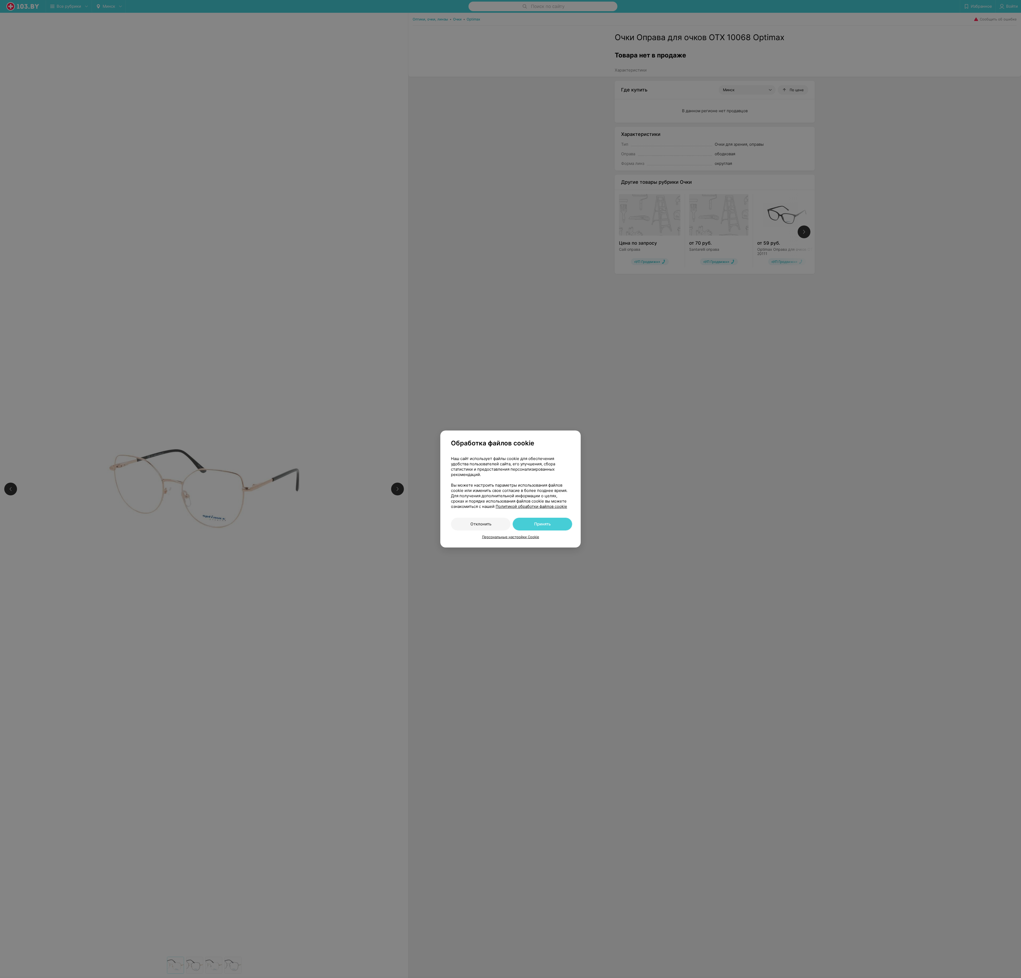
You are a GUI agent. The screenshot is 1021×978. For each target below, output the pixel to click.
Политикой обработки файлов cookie (531, 506)
